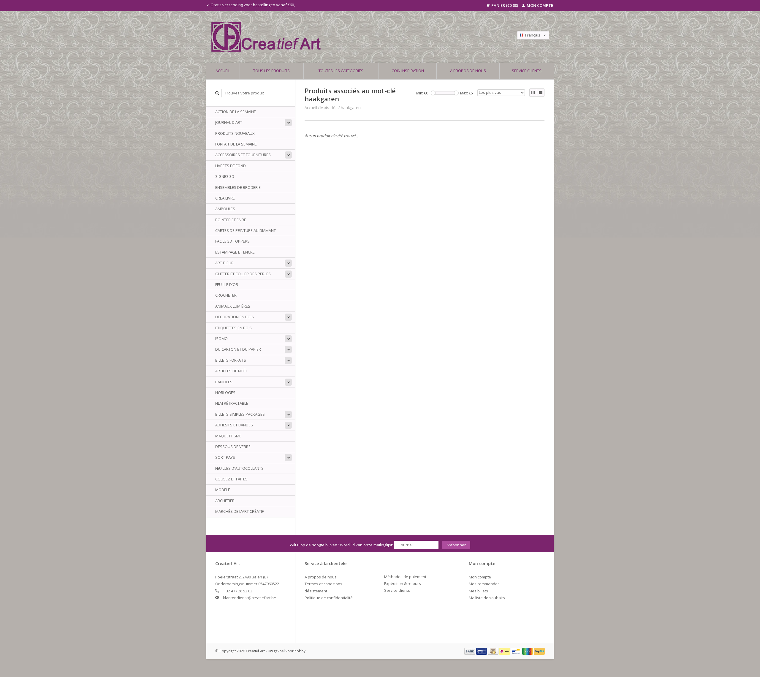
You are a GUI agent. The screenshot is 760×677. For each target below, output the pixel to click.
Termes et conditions (323, 583)
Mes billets (478, 591)
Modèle (222, 489)
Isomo (221, 338)
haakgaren (351, 107)
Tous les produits (271, 70)
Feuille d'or (226, 284)
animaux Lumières (232, 306)
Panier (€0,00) (504, 5)
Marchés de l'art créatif (239, 511)
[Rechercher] (217, 93)
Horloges (225, 392)
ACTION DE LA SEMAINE (235, 111)
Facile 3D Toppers (232, 241)
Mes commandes (484, 583)
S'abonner (456, 545)
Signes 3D (224, 176)
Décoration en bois (234, 316)
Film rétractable (231, 403)
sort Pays (225, 457)
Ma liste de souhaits (487, 597)
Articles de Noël (231, 371)
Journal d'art (228, 122)
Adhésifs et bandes (234, 425)
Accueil (223, 70)
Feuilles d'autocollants (239, 468)
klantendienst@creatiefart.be (249, 597)
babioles (223, 382)
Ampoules (225, 208)
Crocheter (226, 295)
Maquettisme (228, 436)
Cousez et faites (231, 479)
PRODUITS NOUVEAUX (235, 133)
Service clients (527, 70)
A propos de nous (468, 70)
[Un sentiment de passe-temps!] (338, 37)
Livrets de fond (230, 165)
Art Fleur (224, 262)
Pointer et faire (230, 219)
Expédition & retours (402, 583)
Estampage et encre (235, 252)
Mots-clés (329, 107)
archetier (225, 500)
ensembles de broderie (238, 187)
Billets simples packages (240, 414)
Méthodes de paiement (405, 576)
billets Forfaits (230, 360)
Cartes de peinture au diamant (245, 230)
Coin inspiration (408, 70)
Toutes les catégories (341, 70)
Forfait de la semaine (236, 144)
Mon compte (539, 5)
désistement (316, 591)
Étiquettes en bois (233, 327)
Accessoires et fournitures (243, 154)
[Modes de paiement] (470, 651)
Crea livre (225, 198)
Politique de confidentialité (329, 597)
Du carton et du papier (238, 349)
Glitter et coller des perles (243, 273)
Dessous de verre (233, 446)
